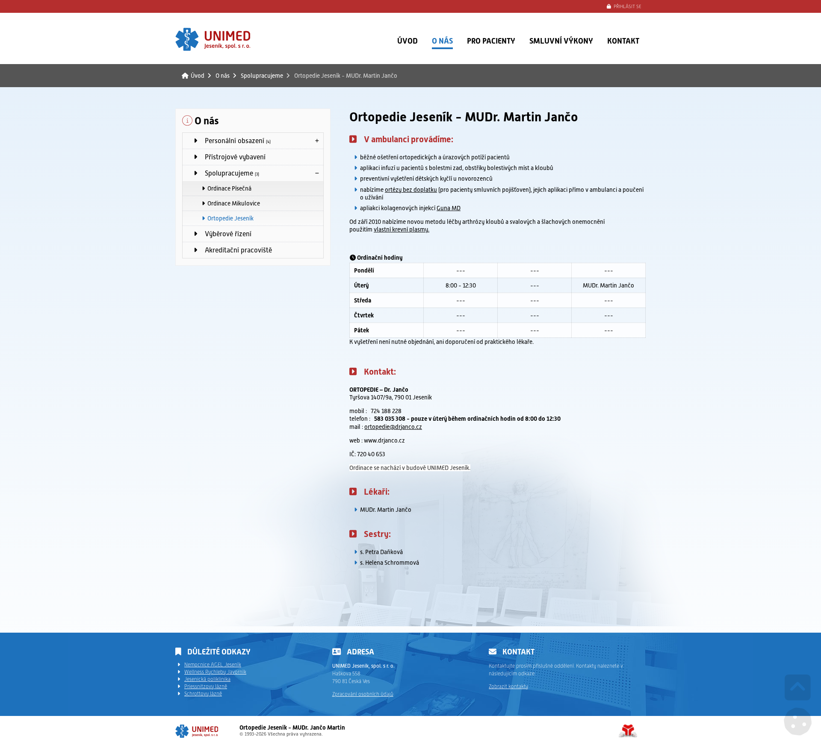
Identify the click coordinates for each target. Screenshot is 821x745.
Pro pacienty (491, 40)
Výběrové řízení (225, 234)
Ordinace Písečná (229, 188)
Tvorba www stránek (628, 730)
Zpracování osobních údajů (362, 694)
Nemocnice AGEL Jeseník (212, 665)
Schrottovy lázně (203, 694)
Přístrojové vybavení (233, 157)
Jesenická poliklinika (207, 679)
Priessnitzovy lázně (205, 686)
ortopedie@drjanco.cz (393, 426)
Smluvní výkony (561, 40)
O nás (442, 40)
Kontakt (623, 40)
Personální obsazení (235, 141)
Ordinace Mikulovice (233, 203)
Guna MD (449, 208)
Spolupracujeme (262, 76)
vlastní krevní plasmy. (401, 229)
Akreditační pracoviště (236, 250)
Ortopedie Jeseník (230, 218)
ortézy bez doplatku (411, 189)
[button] (624, 7)
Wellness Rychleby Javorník (215, 672)
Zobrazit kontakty (508, 686)
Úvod (212, 39)
